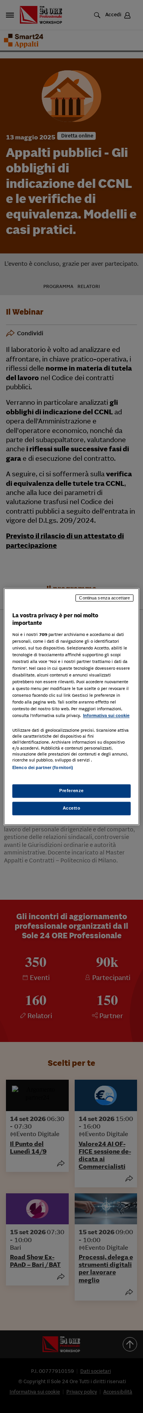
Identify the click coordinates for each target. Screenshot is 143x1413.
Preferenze (71, 790)
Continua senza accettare (104, 597)
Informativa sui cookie (106, 715)
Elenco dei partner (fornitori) (42, 767)
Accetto (72, 808)
